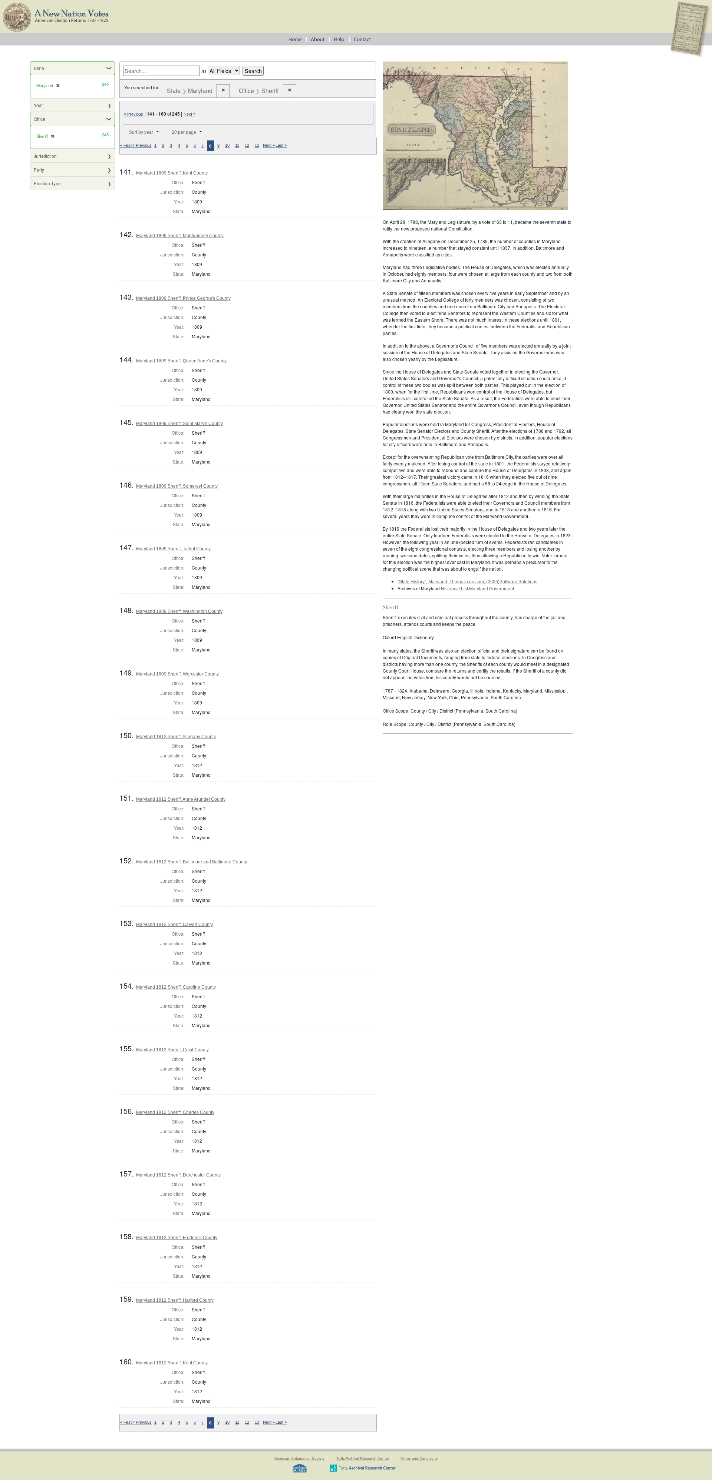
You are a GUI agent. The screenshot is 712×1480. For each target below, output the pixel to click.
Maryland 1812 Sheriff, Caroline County (176, 987)
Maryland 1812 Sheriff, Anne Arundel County (180, 799)
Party (39, 169)
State (39, 68)
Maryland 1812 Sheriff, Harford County (175, 1300)
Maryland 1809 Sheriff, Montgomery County (180, 235)
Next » (189, 114)
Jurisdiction (45, 156)
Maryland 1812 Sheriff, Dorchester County (178, 1175)
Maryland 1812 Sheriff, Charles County (175, 1112)
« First (126, 145)
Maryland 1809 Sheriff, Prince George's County (183, 298)
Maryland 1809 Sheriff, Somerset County (177, 486)
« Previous (133, 114)
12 (247, 145)
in (203, 70)
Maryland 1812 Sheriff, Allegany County (176, 736)
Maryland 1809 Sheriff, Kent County (172, 173)
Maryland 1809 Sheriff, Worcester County (177, 674)
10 (227, 145)
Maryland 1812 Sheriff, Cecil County (172, 1049)
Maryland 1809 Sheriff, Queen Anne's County (181, 361)
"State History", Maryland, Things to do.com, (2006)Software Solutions (467, 581)
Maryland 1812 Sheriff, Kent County (172, 1362)
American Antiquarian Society (299, 1458)
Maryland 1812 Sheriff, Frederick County (176, 1237)
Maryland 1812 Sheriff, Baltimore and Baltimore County (191, 862)
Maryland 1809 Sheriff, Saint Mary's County (179, 423)
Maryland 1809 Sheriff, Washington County (179, 611)
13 (257, 145)
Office (39, 119)
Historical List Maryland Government (477, 588)
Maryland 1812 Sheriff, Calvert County (174, 924)
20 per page (184, 132)
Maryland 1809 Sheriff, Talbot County (173, 548)
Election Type (47, 183)
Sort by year (141, 132)
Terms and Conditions (419, 1458)
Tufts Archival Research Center (362, 1458)
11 (237, 145)
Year (38, 105)
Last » (281, 145)
